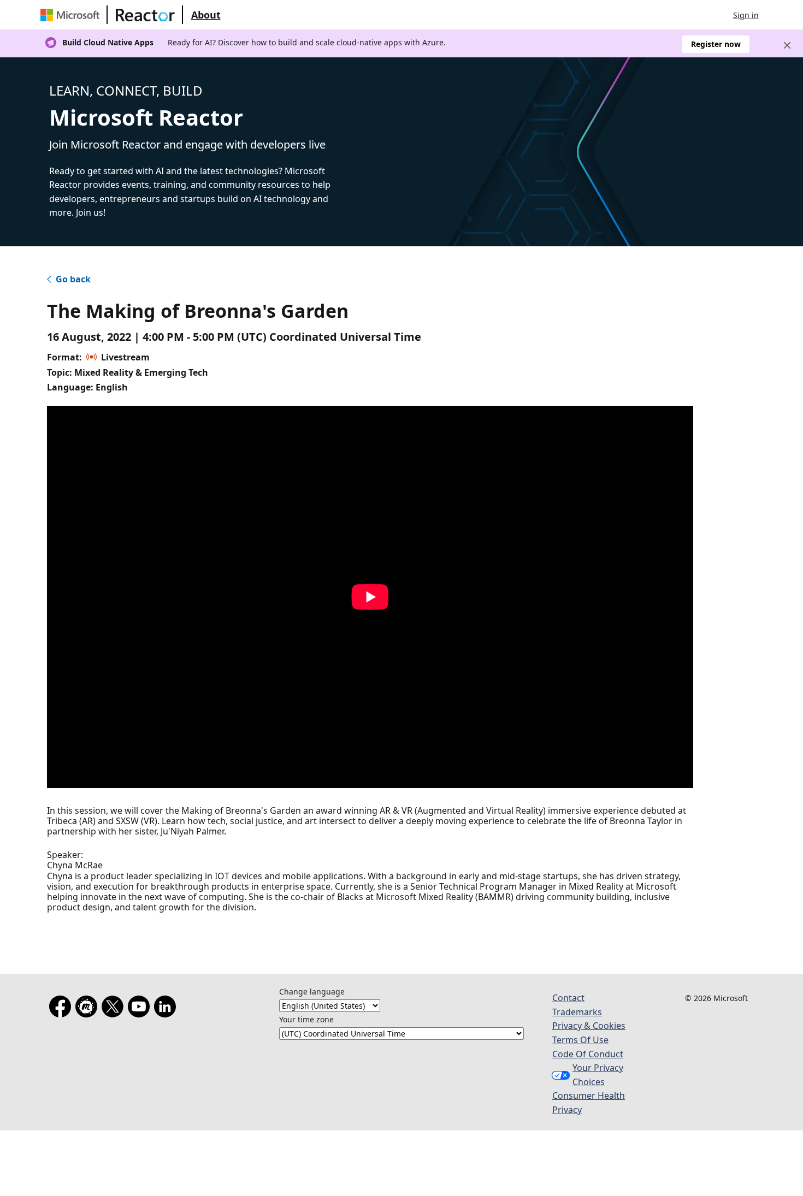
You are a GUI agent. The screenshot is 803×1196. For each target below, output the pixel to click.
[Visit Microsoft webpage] (72, 14)
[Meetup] (88, 1009)
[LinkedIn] (167, 1009)
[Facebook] (62, 1009)
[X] (115, 1009)
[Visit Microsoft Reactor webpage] (145, 14)
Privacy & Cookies (588, 1026)
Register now (716, 44)
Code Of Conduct (587, 1054)
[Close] (787, 45)
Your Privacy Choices (597, 1075)
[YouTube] (141, 1009)
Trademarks (577, 1012)
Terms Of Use (580, 1040)
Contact (568, 998)
